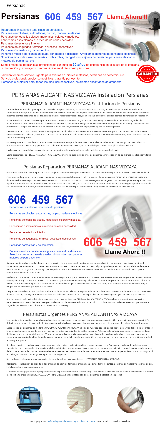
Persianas (16, 5)
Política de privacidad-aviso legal (62, 421)
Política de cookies (88, 421)
